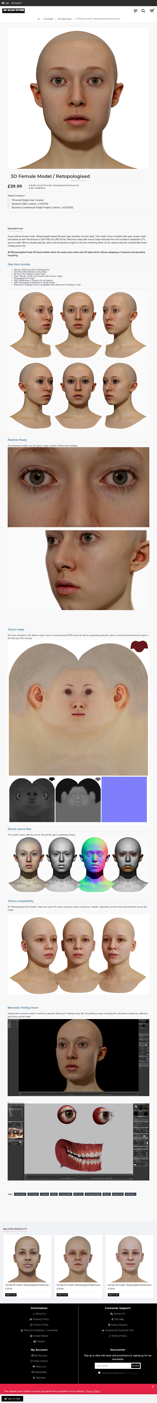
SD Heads (48, 19)
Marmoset (117, 1194)
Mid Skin (78, 1194)
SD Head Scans (64, 19)
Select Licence (16, 195)
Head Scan (20, 1194)
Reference (130, 1194)
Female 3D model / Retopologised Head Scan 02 (79, 1285)
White (53, 1194)
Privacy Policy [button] (93, 1391)
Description (15, 228)
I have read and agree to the (119, 1373)
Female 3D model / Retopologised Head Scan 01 (27, 1285)
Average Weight (93, 1194)
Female (44, 1194)
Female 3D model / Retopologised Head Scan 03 (130, 1285)
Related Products (15, 1229)
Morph (107, 1194)
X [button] (152, 1386)
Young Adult (65, 1194)
